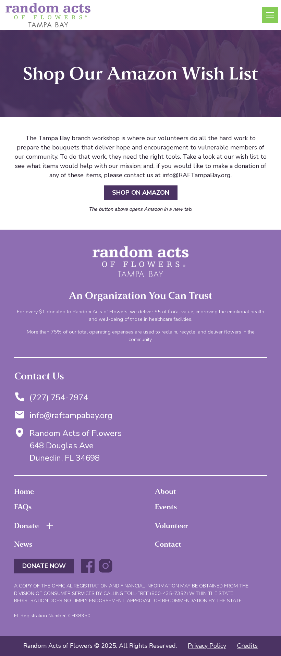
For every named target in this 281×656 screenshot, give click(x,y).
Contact (168, 544)
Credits (247, 646)
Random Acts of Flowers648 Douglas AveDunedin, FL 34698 (75, 445)
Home (24, 491)
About (165, 491)
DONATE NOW (44, 566)
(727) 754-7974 (58, 397)
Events (166, 507)
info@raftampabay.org (70, 415)
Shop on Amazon (140, 193)
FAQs (23, 507)
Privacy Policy (207, 646)
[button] (269, 15)
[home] (47, 15)
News (23, 544)
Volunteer (171, 526)
